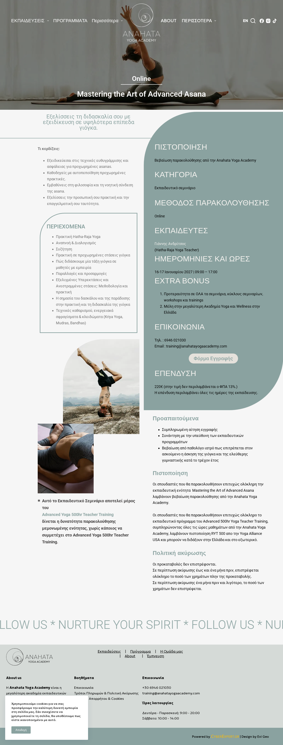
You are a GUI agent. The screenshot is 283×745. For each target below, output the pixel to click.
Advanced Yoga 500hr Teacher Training (78, 514)
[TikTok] (274, 21)
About (130, 656)
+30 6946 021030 (156, 687)
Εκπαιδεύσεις (109, 651)
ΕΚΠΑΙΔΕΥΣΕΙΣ (28, 20)
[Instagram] (268, 21)
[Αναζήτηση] (252, 20)
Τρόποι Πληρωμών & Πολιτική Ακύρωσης (106, 693)
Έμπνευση (155, 656)
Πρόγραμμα (140, 651)
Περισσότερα (105, 20)
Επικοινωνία (83, 687)
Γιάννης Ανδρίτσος (170, 243)
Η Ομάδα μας (171, 651)
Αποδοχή (21, 730)
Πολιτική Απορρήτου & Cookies (99, 698)
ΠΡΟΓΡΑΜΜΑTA (70, 20)
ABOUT (169, 20)
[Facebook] (262, 21)
